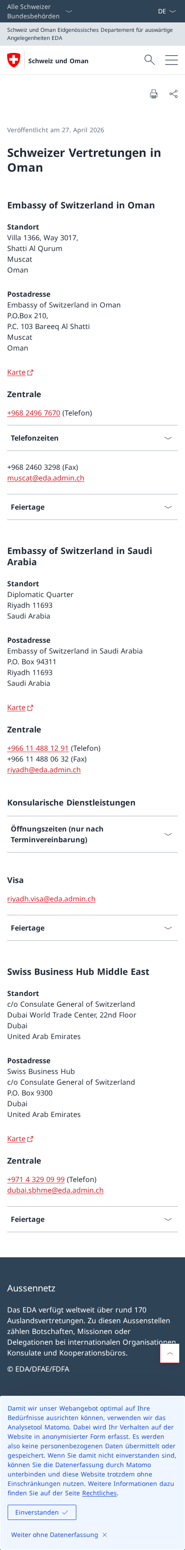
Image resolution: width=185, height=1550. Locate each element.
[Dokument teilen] (173, 94)
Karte (16, 372)
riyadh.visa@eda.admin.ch (51, 899)
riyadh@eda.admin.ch (44, 770)
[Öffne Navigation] (171, 60)
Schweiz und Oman (58, 60)
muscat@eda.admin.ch (45, 478)
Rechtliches (99, 1493)
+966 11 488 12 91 (38, 748)
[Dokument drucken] (153, 94)
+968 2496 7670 (33, 413)
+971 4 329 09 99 (36, 1179)
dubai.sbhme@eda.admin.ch (55, 1190)
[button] (170, 1353)
